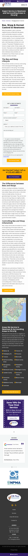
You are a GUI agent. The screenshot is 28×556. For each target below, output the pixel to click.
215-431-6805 (14, 172)
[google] (12, 505)
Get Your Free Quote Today (11, 94)
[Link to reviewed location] (14, 444)
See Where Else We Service (11, 392)
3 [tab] (16, 467)
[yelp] (15, 505)
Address (5, 124)
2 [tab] (14, 467)
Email (15, 112)
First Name (5, 107)
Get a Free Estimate (14, 177)
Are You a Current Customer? (9, 117)
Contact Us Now (8, 290)
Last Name (16, 107)
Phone (4, 112)
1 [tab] (14, 432)
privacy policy (6, 156)
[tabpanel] (13, 414)
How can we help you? (8, 130)
